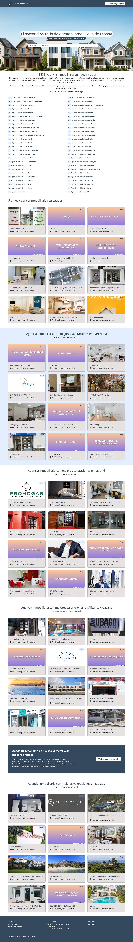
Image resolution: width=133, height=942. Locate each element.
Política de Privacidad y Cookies (58, 929)
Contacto (90, 924)
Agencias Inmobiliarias (20, 3)
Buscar (101, 45)
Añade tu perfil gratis (15, 926)
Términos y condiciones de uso (58, 924)
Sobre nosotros (13, 924)
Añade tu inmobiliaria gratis (108, 759)
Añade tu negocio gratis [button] (115, 4)
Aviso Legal (51, 926)
